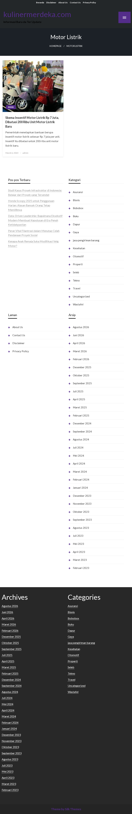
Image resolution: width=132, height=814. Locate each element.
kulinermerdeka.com (37, 14)
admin (25, 153)
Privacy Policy (89, 2)
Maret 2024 (80, 471)
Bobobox (78, 208)
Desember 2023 (82, 495)
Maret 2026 (80, 351)
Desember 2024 (82, 423)
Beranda (40, 2)
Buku (76, 216)
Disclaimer (51, 2)
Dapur (76, 224)
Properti (78, 264)
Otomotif (78, 256)
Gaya (76, 232)
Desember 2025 (82, 367)
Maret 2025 (80, 407)
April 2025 (79, 399)
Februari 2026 (81, 359)
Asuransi (78, 192)
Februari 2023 (81, 567)
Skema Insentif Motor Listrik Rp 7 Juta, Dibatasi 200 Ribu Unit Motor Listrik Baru (32, 122)
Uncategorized (81, 296)
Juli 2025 (78, 391)
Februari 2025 (81, 415)
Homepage (56, 46)
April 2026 (79, 343)
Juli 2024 (78, 447)
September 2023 (82, 519)
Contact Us (75, 2)
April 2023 (79, 551)
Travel (76, 288)
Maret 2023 (80, 559)
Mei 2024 (78, 455)
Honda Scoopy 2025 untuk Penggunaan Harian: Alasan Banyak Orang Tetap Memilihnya (31, 205)
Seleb (76, 272)
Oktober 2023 (81, 511)
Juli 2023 (78, 535)
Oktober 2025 (81, 375)
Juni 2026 (78, 335)
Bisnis (11, 107)
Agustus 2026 (81, 327)
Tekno (76, 280)
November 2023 (82, 503)
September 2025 (82, 383)
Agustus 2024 (81, 439)
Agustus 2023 (81, 527)
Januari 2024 (80, 487)
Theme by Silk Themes (66, 809)
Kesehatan (79, 248)
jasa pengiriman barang (86, 240)
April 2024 (79, 463)
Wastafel (78, 304)
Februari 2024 (81, 479)
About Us (63, 2)
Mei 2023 (78, 543)
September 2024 (82, 431)
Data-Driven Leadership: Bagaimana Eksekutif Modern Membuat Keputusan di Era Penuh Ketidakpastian (35, 220)
